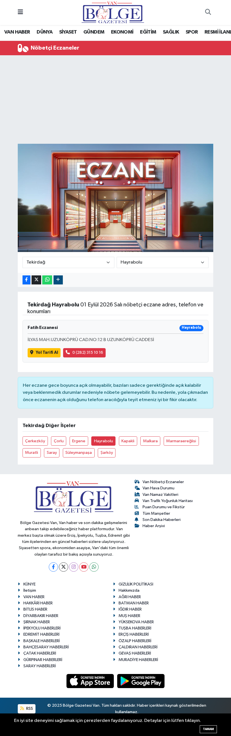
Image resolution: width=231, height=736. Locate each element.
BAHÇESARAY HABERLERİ (46, 647)
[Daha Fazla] (58, 280)
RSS (29, 708)
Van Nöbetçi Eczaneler (163, 482)
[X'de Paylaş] (36, 280)
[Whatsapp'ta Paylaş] (47, 280)
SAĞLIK (171, 32)
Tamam (208, 729)
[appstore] (90, 680)
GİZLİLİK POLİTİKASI (136, 584)
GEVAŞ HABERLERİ (135, 653)
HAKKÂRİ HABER (38, 603)
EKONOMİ (122, 32)
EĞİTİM (148, 32)
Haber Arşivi (154, 526)
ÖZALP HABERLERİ (135, 641)
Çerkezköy (35, 441)
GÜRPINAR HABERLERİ (42, 660)
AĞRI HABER (130, 597)
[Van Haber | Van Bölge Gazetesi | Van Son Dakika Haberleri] (112, 12)
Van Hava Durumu (158, 488)
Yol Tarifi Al (47, 352)
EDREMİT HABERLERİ (41, 634)
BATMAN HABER (134, 603)
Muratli (31, 452)
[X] (63, 567)
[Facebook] (53, 567)
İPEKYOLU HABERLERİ (42, 628)
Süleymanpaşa (78, 452)
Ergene (78, 441)
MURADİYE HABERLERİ (138, 660)
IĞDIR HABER (130, 609)
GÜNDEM (93, 32)
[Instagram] (73, 567)
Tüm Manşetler (156, 513)
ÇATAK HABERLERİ (39, 653)
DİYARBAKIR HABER (40, 616)
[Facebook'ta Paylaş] (26, 280)
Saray (52, 452)
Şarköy (107, 452)
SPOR (192, 32)
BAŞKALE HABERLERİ (41, 641)
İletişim (29, 590)
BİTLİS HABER (35, 609)
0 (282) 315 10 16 (87, 352)
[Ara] (208, 12)
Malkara (150, 441)
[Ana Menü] (20, 12)
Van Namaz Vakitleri (160, 494)
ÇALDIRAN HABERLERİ (138, 647)
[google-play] (141, 680)
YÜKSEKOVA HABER (136, 622)
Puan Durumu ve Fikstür (164, 507)
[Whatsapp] (94, 567)
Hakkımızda (129, 590)
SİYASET (68, 32)
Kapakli (127, 441)
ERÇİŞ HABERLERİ (134, 634)
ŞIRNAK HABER (36, 622)
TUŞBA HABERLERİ (135, 628)
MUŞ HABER (129, 616)
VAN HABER (17, 32)
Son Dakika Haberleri (162, 520)
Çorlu (59, 441)
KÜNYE (29, 584)
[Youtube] (83, 567)
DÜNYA (44, 32)
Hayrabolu (103, 441)
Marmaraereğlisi (181, 441)
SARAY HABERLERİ (39, 666)
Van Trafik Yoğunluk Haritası (168, 501)
